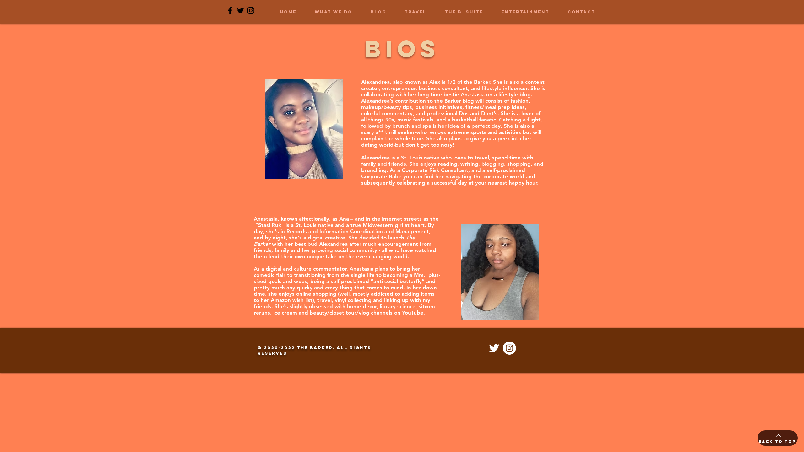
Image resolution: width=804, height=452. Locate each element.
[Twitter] (240, 10)
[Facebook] (230, 10)
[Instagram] (250, 10)
